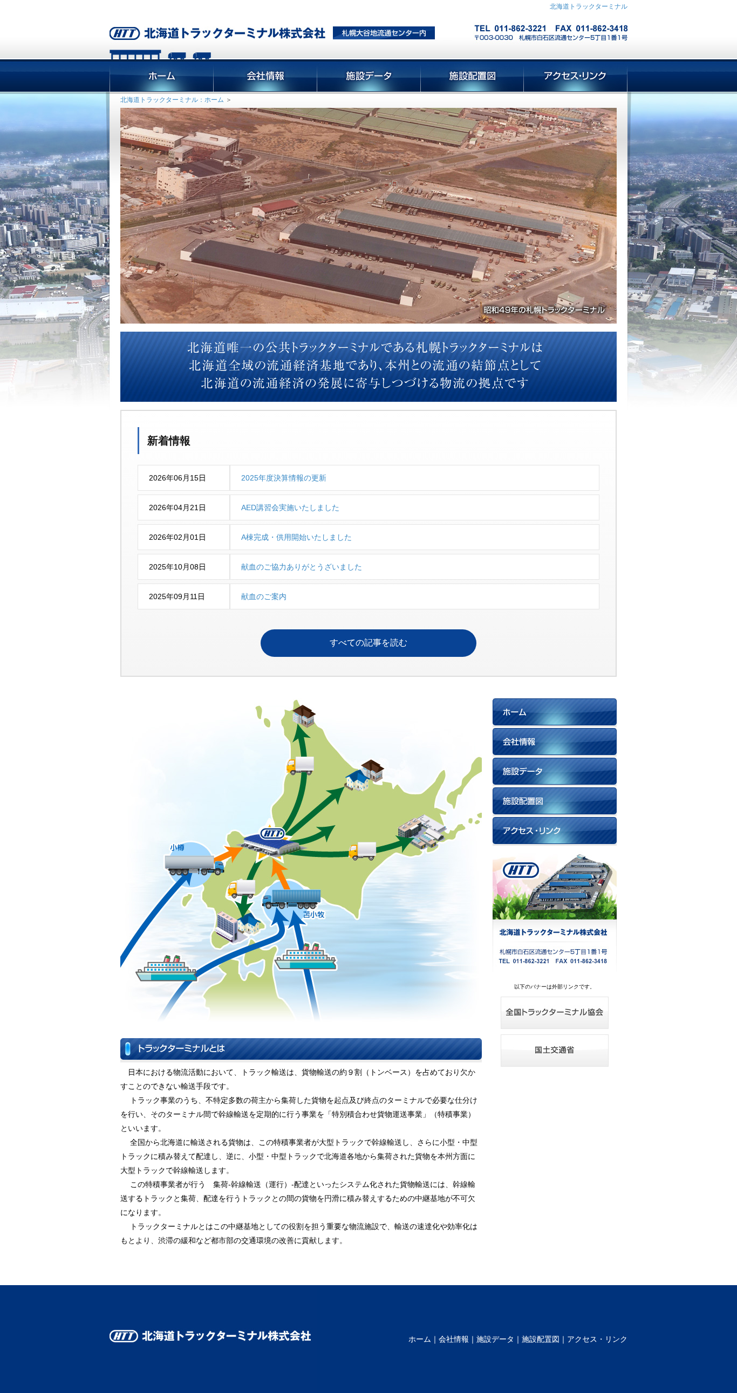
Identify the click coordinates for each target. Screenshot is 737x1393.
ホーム (419, 1339)
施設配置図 (540, 1339)
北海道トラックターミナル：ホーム (172, 100)
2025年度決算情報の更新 (283, 478)
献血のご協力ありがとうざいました (301, 566)
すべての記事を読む (368, 642)
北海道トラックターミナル (588, 6)
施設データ (495, 1339)
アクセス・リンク (597, 1339)
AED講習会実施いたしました (290, 507)
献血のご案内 (263, 596)
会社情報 (454, 1339)
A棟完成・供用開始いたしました (296, 537)
